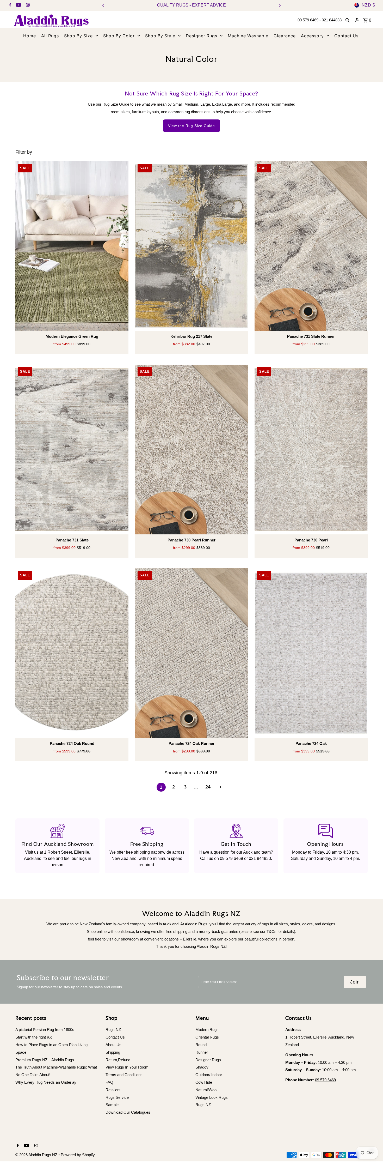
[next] (220, 787)
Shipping (113, 1052)
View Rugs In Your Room (127, 1067)
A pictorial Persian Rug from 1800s (44, 1029)
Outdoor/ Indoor (208, 1074)
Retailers (113, 1090)
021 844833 (260, 858)
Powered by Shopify (78, 1155)
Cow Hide (203, 1082)
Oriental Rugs (207, 1037)
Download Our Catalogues (128, 1112)
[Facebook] (9, 5)
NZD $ (368, 5)
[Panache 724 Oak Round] (71, 653)
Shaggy (201, 1067)
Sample (112, 1104)
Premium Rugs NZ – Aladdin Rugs (44, 1060)
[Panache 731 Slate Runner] (311, 246)
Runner (201, 1052)
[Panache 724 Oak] (311, 653)
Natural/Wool (206, 1090)
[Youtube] (18, 5)
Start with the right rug (33, 1037)
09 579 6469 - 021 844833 (320, 20)
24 (208, 786)
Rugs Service (117, 1097)
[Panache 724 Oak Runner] (191, 653)
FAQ (109, 1082)
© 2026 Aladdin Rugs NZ (36, 1155)
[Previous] (103, 5)
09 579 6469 (231, 858)
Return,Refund (118, 1060)
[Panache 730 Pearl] (311, 449)
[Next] (279, 5)
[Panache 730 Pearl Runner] (191, 449)
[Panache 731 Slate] (71, 449)
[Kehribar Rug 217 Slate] (191, 246)
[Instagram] (27, 5)
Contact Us (115, 1037)
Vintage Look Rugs (211, 1097)
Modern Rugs (207, 1029)
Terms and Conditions (124, 1074)
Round (201, 1044)
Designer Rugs (208, 1060)
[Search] (347, 20)
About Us (113, 1044)
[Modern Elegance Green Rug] (71, 246)
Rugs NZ (113, 1029)
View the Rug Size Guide (191, 126)
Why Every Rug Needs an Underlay (45, 1082)
